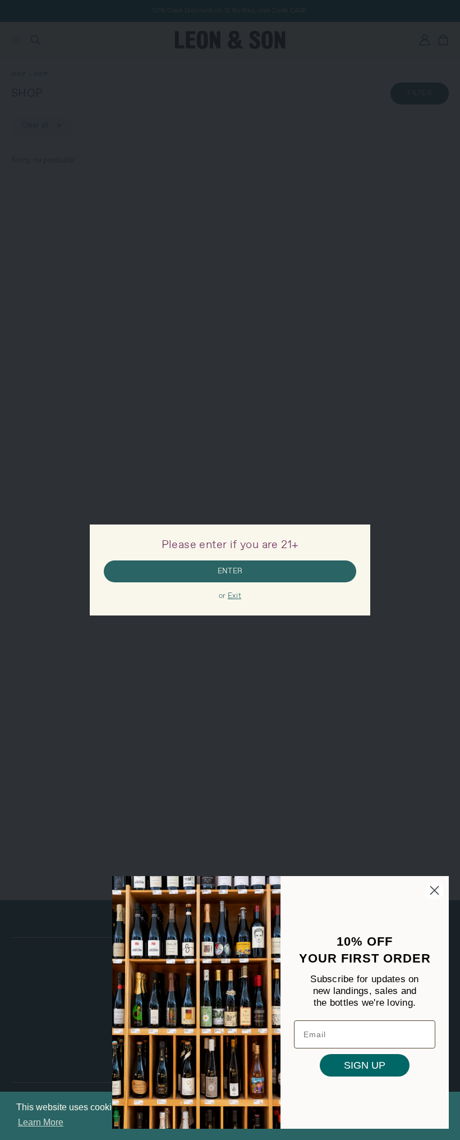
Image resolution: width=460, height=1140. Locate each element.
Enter (230, 571)
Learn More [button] (40, 1122)
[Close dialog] (434, 890)
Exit (234, 596)
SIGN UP (364, 1065)
